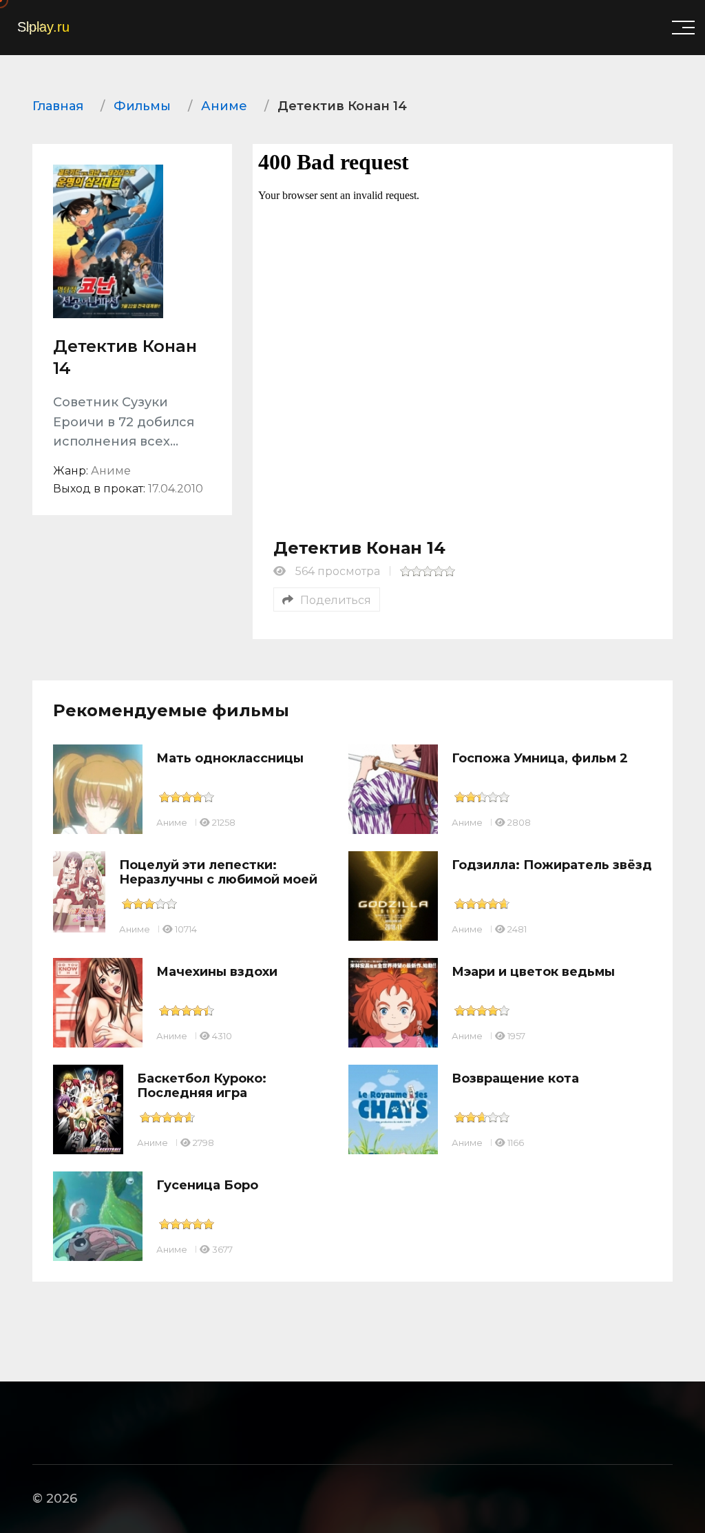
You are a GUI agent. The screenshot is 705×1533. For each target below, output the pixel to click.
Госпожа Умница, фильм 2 (540, 758)
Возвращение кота (515, 1078)
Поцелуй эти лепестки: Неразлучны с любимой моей (218, 872)
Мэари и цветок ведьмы (533, 971)
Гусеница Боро (207, 1185)
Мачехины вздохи (216, 971)
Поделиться (335, 600)
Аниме (171, 822)
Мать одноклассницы (230, 758)
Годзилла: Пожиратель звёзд (552, 865)
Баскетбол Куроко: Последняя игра (201, 1086)
